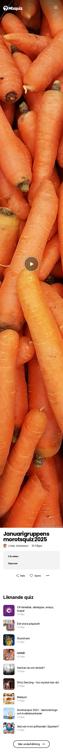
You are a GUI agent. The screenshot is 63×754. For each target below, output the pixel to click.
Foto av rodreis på (52, 526)
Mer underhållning (29, 744)
